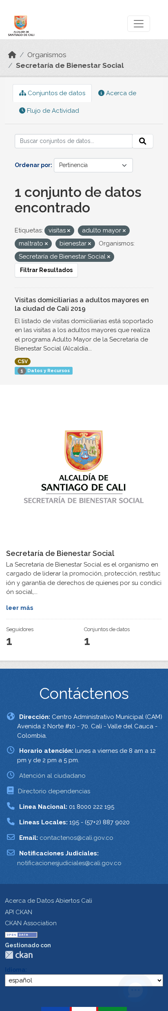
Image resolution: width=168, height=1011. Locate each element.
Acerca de (120, 93)
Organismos (46, 55)
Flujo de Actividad (52, 110)
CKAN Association (31, 923)
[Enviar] (142, 141)
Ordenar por (33, 165)
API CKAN (18, 912)
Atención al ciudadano (52, 775)
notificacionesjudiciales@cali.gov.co (69, 863)
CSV (23, 361)
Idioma (15, 969)
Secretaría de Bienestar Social (70, 65)
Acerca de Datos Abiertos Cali (48, 900)
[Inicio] (12, 55)
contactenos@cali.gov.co (76, 837)
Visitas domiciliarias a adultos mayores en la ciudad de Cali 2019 (82, 304)
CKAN (19, 955)
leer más (19, 608)
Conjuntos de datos (55, 93)
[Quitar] (68, 231)
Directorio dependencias (54, 791)
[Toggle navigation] (138, 24)
